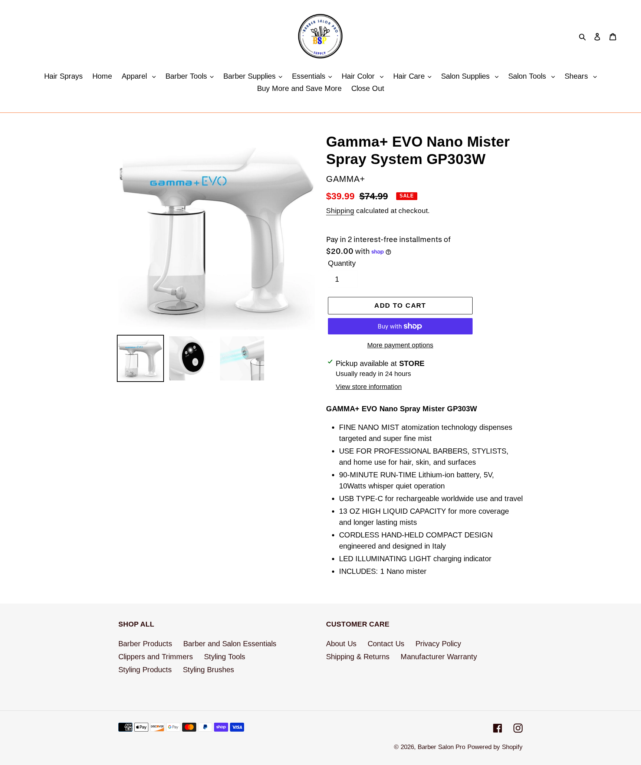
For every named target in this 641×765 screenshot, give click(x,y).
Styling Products (145, 670)
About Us (341, 644)
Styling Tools (224, 657)
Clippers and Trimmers (155, 657)
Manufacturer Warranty (439, 657)
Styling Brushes (208, 670)
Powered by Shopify (495, 747)
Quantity (342, 263)
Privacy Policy (438, 644)
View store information (369, 386)
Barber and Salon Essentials (229, 644)
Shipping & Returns (357, 657)
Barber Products (145, 644)
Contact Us (386, 644)
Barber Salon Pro (441, 747)
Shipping (340, 211)
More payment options (400, 345)
